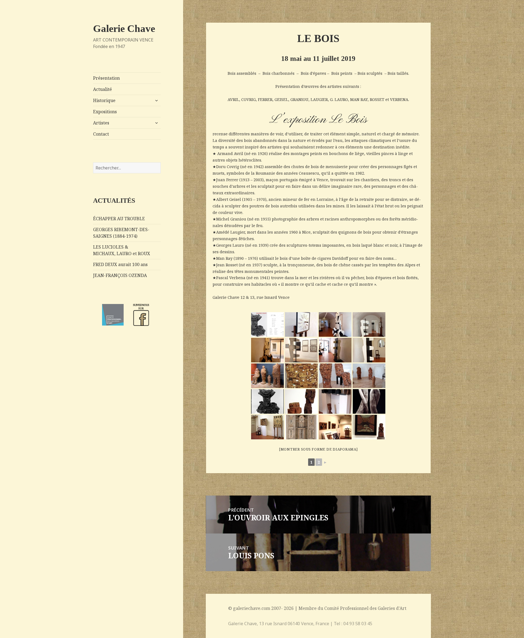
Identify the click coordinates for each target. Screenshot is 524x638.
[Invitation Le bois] (267, 324)
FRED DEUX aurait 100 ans (120, 264)
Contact (101, 134)
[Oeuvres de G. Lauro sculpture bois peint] (301, 350)
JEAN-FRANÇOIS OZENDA (120, 275)
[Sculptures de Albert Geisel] (301, 401)
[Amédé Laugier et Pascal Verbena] (335, 427)
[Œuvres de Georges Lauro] (335, 350)
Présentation (106, 78)
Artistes (101, 123)
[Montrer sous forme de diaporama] (318, 449)
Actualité (102, 89)
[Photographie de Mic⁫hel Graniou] (369, 401)
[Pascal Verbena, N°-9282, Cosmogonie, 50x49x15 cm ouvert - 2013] (301, 427)
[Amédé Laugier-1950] (369, 427)
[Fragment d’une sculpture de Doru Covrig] (301, 375)
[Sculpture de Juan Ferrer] (267, 401)
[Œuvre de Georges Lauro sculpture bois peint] (369, 324)
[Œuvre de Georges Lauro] (301, 324)
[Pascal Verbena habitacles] (267, 427)
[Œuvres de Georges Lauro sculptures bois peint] (335, 324)
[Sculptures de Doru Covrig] (267, 375)
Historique (104, 100)
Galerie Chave (124, 28)
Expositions (105, 112)
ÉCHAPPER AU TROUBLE (119, 219)
